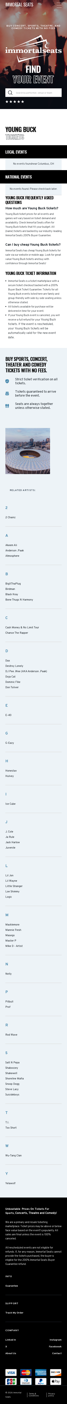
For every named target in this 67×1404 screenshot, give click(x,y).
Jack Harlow (12, 842)
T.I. (7, 1122)
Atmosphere (12, 556)
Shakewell (11, 1073)
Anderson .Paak (14, 550)
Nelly (8, 974)
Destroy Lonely (14, 666)
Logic (8, 897)
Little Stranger (14, 886)
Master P (10, 941)
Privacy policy (51, 1395)
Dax (7, 661)
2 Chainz (10, 517)
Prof (8, 1007)
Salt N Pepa (12, 1062)
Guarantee (11, 1285)
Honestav (11, 771)
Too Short (11, 1128)
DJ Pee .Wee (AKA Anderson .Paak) (26, 671)
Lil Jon (9, 875)
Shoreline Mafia (14, 1078)
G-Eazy (9, 743)
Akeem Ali (11, 545)
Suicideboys (12, 1094)
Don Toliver (12, 687)
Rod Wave (11, 1035)
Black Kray (11, 594)
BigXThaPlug (13, 584)
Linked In (10, 1339)
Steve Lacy (12, 1089)
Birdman (10, 589)
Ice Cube (10, 804)
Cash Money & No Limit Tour (22, 627)
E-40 (8, 715)
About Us (10, 1353)
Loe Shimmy (12, 891)
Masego (10, 935)
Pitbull (9, 1001)
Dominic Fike (12, 682)
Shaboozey (11, 1068)
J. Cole (9, 832)
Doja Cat (10, 677)
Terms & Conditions (34, 1395)
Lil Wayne (11, 881)
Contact (57, 1353)
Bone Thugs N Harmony (19, 600)
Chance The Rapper (16, 633)
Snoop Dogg (12, 1084)
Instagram (56, 1339)
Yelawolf (10, 1183)
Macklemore (12, 925)
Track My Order (14, 1312)
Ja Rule (9, 837)
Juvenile (10, 848)
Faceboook (55, 1346)
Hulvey (9, 776)
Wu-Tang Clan (13, 1155)
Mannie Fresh (13, 930)
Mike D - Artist (14, 946)
